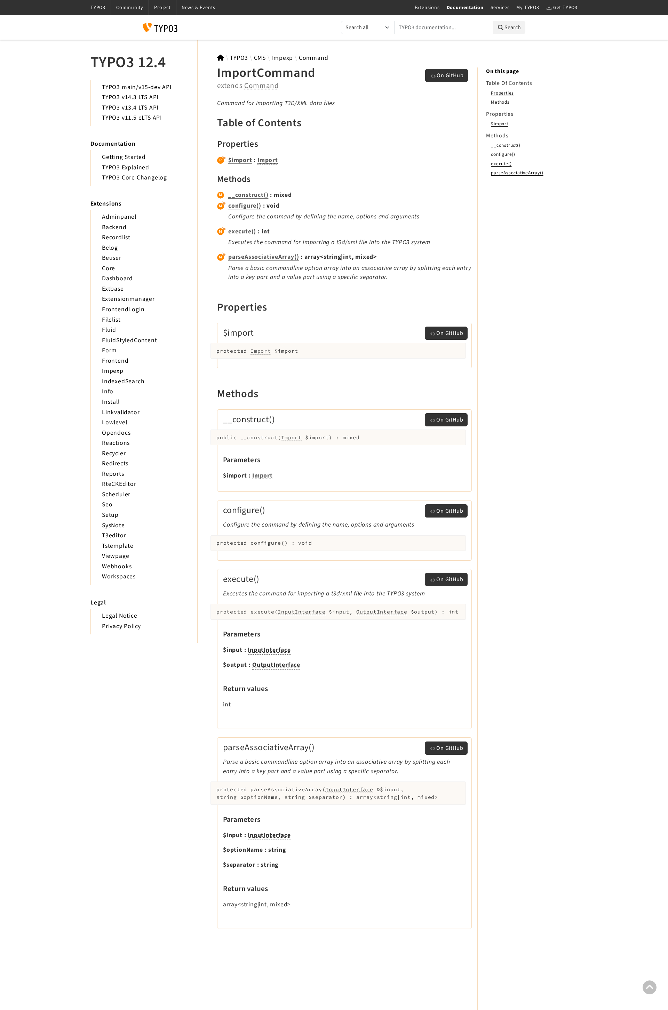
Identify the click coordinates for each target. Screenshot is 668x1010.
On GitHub (450, 75)
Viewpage (115, 556)
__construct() (248, 195)
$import (240, 160)
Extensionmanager (128, 299)
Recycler (114, 453)
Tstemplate (118, 546)
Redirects (115, 463)
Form (109, 350)
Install (111, 402)
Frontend (115, 360)
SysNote (113, 525)
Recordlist (116, 237)
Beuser (111, 258)
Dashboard (117, 278)
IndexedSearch (123, 381)
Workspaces (119, 576)
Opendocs (116, 432)
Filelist (111, 319)
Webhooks (117, 566)
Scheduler (116, 494)
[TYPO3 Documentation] (160, 27)
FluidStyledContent (129, 340)
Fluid (109, 330)
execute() (242, 231)
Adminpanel (119, 217)
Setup (110, 515)
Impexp (113, 371)
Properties (502, 93)
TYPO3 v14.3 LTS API (130, 97)
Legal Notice (119, 615)
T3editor (114, 535)
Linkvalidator (121, 412)
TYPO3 (239, 58)
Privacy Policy (121, 626)
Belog (110, 247)
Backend (114, 227)
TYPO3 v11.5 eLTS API (132, 117)
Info (107, 391)
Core (108, 268)
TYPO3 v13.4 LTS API (130, 107)
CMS (260, 58)
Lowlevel (114, 422)
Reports (113, 474)
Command (313, 58)
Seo (107, 504)
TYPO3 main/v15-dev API (137, 87)
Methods (500, 102)
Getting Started (124, 157)
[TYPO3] (220, 58)
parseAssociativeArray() (263, 256)
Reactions (116, 443)
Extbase (113, 288)
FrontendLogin (123, 309)
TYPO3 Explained (125, 167)
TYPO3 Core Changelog (134, 177)
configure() (244, 205)
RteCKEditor (119, 484)
